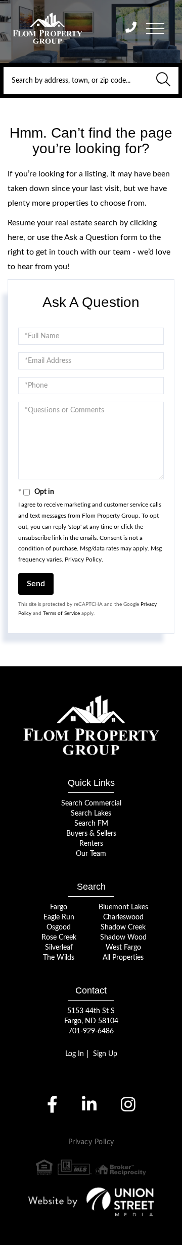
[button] (163, 80)
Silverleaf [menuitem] (59, 947)
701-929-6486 (91, 1031)
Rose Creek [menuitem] (58, 937)
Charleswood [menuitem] (123, 917)
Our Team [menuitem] (91, 853)
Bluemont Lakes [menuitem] (123, 907)
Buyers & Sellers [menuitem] (91, 833)
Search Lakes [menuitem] (91, 813)
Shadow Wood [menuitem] (123, 937)
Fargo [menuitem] (58, 907)
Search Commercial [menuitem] (91, 803)
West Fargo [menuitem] (123, 947)
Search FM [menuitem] (91, 823)
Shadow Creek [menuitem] (123, 927)
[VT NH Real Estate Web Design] (91, 1201)
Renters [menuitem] (91, 843)
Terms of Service (61, 613)
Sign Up (105, 1053)
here (15, 237)
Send (36, 584)
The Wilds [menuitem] (58, 957)
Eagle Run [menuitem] (58, 917)
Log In (74, 1053)
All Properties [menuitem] (123, 957)
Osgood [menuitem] (59, 927)
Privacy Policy (83, 559)
